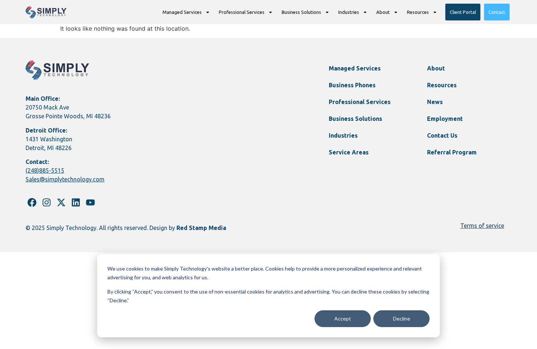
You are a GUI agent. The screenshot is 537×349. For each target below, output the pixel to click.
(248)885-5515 (45, 170)
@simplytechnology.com (71, 179)
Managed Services (182, 12)
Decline (401, 318)
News (435, 102)
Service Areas (349, 152)
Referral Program (452, 152)
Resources (418, 12)
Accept (342, 318)
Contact (496, 12)
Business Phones (352, 85)
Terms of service (482, 225)
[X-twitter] (61, 202)
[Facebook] (32, 202)
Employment (445, 118)
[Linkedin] (75, 202)
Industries (348, 12)
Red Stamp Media (201, 228)
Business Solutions (301, 12)
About (383, 12)
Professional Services (241, 12)
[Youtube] (90, 202)
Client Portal (463, 12)
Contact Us (442, 135)
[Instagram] (46, 202)
